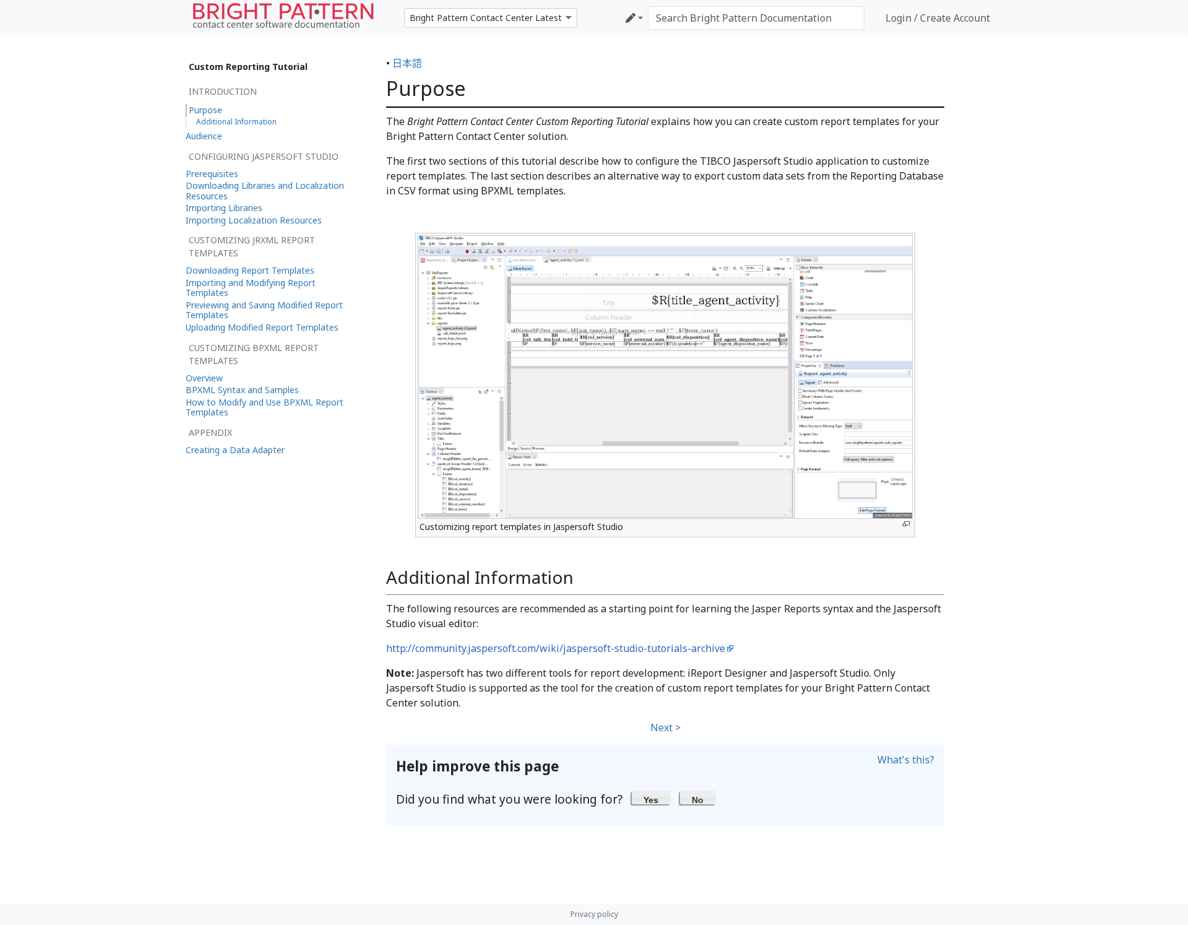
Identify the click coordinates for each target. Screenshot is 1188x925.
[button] (651, 797)
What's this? (905, 759)
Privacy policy (594, 914)
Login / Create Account (937, 18)
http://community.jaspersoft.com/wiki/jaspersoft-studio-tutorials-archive (555, 648)
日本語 (407, 63)
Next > (665, 727)
